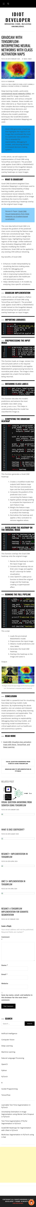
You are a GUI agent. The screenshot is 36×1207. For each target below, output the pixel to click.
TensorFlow (10, 81)
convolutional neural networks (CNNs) (16, 93)
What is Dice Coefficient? (12, 829)
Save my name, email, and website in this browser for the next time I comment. (16, 997)
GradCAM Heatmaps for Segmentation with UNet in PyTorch (16, 1129)
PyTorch (4, 1076)
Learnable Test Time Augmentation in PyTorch (15, 1106)
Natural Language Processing (12, 1058)
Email (4, 974)
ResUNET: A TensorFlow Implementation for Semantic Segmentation (14, 911)
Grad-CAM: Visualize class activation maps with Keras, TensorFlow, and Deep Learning (17, 744)
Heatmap (11, 86)
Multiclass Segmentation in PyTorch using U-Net (17, 1135)
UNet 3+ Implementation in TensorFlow (13, 882)
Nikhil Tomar (28, 59)
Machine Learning (8, 1052)
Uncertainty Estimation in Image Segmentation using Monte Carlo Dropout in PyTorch (17, 1114)
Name (4, 965)
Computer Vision (7, 1040)
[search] (8, 4)
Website (4, 983)
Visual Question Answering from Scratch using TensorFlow (18, 762)
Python (4, 1070)
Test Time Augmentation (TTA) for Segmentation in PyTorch (14, 1122)
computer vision (18, 84)
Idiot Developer (18, 17)
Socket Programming (9, 1089)
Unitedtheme (18, 1203)
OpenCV (4, 1064)
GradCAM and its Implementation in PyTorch (18, 770)
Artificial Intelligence (9, 1033)
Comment (5, 938)
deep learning (28, 84)
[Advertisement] (18, 1165)
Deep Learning (7, 1046)
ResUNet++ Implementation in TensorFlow (14, 855)
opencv (17, 86)
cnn (9, 84)
